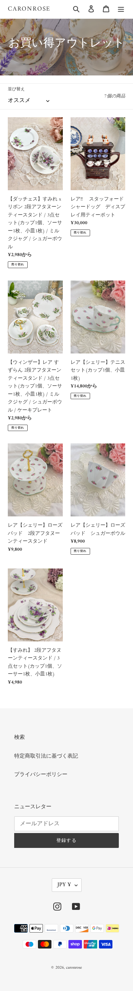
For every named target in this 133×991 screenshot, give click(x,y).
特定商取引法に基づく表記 (46, 756)
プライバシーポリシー (40, 775)
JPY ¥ (64, 885)
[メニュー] (120, 9)
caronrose (29, 9)
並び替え (16, 89)
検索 (19, 737)
